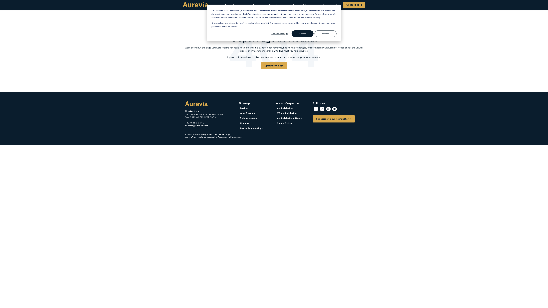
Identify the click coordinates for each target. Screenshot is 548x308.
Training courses (248, 118)
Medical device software (289, 118)
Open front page (274, 65)
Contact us (353, 4)
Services (244, 108)
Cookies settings (279, 33)
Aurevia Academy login (251, 128)
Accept (302, 33)
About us (244, 123)
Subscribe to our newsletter (332, 118)
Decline (325, 33)
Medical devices (285, 108)
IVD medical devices (287, 113)
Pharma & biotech (286, 123)
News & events (247, 113)
